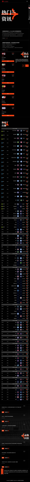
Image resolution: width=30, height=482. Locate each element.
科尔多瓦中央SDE (25, 196)
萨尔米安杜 (14, 188)
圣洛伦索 (24, 157)
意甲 (3, 222)
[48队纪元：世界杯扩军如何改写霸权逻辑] (6, 420)
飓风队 (15, 165)
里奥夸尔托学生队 (13, 157)
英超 (3, 224)
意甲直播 (23, 60)
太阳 (23, 341)
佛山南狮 (15, 288)
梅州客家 (23, 313)
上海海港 (23, 265)
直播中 (8, 93)
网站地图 (22, 480)
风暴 (23, 200)
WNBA (5, 213)
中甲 (3, 288)
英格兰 (8, 470)
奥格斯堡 (15, 318)
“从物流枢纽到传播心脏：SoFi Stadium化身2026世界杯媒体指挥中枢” (11, 31)
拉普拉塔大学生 (25, 188)
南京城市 (15, 290)
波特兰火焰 (14, 213)
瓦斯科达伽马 (24, 134)
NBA (3, 333)
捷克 (6, 470)
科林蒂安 (23, 208)
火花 (15, 276)
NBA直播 (19, 59)
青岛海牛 (15, 278)
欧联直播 (25, 60)
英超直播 (16, 59)
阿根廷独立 (14, 169)
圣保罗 (23, 206)
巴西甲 (4, 131)
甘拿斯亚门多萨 (25, 161)
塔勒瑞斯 (15, 192)
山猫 (15, 229)
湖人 (23, 337)
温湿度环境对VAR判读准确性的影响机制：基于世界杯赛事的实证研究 (12, 32)
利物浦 (7, 473)
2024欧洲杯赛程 (23, 470)
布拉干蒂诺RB (14, 130)
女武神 (23, 229)
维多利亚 (15, 138)
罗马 (15, 222)
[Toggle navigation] (27, 1)
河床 (15, 184)
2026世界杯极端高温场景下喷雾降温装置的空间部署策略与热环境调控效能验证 (13, 33)
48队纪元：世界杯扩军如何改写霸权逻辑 (7, 416)
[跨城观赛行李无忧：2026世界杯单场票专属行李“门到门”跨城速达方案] (6, 411)
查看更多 (4, 38)
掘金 (15, 369)
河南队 (15, 300)
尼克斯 (23, 373)
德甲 (3, 318)
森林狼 (23, 360)
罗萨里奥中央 (24, 192)
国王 (15, 337)
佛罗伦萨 (23, 222)
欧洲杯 (5, 470)
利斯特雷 (24, 165)
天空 (15, 211)
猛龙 (15, 333)
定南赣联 (15, 302)
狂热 (23, 211)
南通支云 (23, 311)
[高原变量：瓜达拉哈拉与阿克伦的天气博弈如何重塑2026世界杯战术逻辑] (6, 447)
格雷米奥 (24, 130)
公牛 (15, 341)
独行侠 (23, 350)
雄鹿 (15, 379)
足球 (12, 470)
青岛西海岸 (24, 283)
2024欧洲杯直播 (19, 470)
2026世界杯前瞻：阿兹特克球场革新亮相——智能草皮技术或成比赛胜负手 (12, 47)
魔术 (23, 394)
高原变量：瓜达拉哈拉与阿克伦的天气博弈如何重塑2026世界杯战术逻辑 (12, 443)
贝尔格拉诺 (14, 153)
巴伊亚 (24, 138)
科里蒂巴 (15, 208)
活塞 (15, 389)
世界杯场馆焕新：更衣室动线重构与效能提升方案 (9, 452)
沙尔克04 (23, 318)
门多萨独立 (24, 169)
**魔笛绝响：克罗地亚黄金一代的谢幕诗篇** (8, 46)
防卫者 (24, 153)
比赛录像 (11, 470)
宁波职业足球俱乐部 (13, 313)
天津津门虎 (14, 283)
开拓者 (23, 375)
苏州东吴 (23, 302)
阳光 (15, 238)
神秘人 (23, 213)
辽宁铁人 (23, 295)
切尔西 (23, 224)
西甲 (3, 235)
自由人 (15, 306)
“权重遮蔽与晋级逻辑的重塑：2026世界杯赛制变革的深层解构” (11, 42)
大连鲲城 (15, 311)
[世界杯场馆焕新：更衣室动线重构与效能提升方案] (6, 456)
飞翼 (15, 200)
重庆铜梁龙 (24, 300)
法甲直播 (20, 60)
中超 (4, 262)
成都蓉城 (15, 295)
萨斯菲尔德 (24, 184)
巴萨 (15, 255)
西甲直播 (17, 60)
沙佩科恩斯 (14, 206)
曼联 (5, 473)
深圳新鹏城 (14, 265)
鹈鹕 (23, 345)
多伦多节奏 (24, 251)
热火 (23, 333)
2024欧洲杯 (15, 470)
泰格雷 (15, 196)
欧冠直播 (25, 59)
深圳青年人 (24, 288)
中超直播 (22, 59)
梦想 (15, 269)
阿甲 (3, 146)
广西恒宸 (23, 290)
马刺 (15, 399)
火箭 (15, 350)
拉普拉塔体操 (14, 161)
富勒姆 (15, 224)
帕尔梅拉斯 (14, 134)
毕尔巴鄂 (23, 255)
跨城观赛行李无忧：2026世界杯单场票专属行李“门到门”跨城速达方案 (11, 407)
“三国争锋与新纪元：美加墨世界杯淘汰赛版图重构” (9, 425)
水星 (15, 260)
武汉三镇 (23, 278)
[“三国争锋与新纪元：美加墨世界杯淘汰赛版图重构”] (6, 429)
